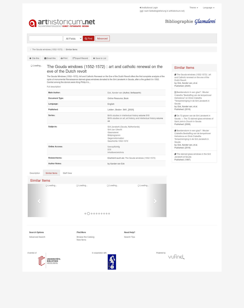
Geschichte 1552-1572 (118, 140)
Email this (51, 58)
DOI (109, 149)
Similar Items (51, 173)
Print (65, 58)
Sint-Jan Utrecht (115, 129)
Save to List (101, 58)
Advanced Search (37, 236)
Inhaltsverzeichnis (116, 152)
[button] (38, 200)
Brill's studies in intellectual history (123, 115)
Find (89, 38)
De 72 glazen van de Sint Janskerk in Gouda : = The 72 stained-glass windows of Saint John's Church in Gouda (193, 118)
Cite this (35, 58)
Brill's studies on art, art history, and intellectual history (132, 118)
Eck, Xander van (115, 92)
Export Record (81, 58)
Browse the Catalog (85, 236)
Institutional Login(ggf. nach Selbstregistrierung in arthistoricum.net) (162, 9)
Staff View (67, 173)
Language (208, 7)
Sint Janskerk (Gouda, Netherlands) (124, 126)
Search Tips (129, 236)
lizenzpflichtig (114, 146)
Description (35, 173)
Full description (54, 86)
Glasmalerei (113, 132)
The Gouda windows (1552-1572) (47, 49)
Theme (193, 7)
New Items (81, 239)
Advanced (102, 38)
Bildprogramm (114, 135)
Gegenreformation (116, 138)
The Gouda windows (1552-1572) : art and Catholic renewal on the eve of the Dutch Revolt (192, 77)
